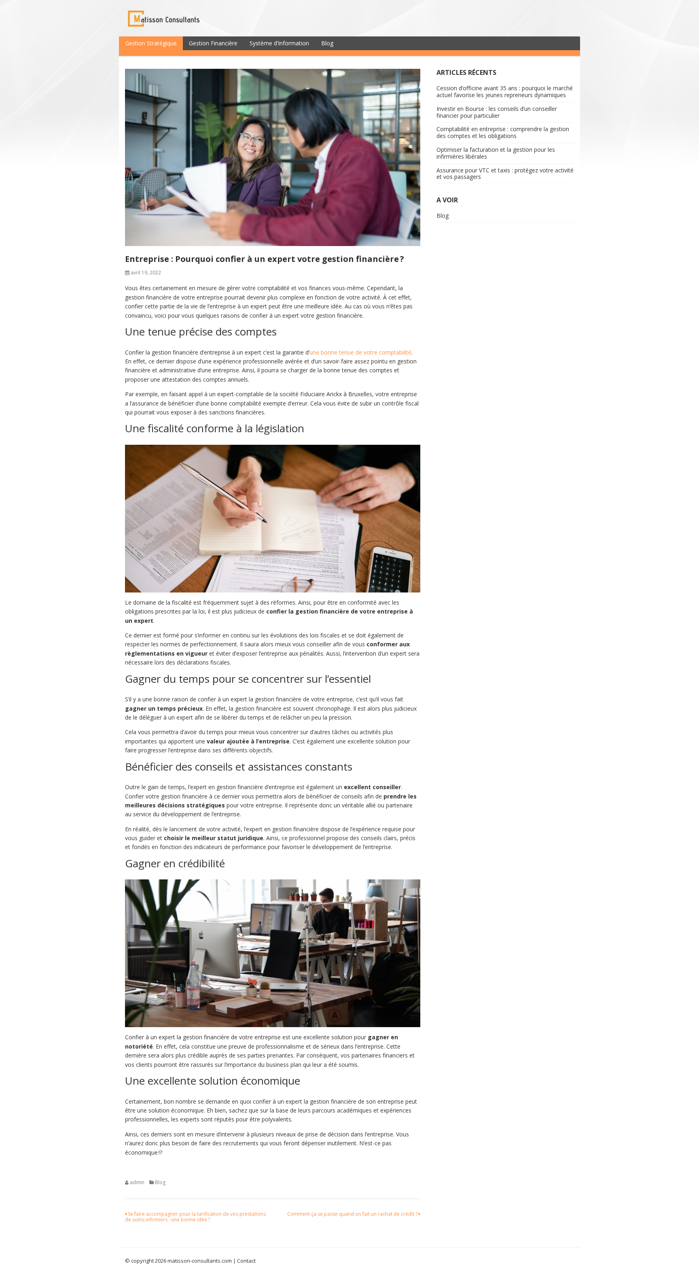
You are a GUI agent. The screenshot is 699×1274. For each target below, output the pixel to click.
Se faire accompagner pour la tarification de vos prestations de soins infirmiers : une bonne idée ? (195, 1216)
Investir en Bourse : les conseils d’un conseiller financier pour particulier (496, 112)
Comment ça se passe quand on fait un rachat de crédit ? (353, 1213)
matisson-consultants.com (199, 1260)
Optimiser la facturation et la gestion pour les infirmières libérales (495, 153)
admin (137, 1182)
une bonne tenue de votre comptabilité (360, 352)
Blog (327, 43)
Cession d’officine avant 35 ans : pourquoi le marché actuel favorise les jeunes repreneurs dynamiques (504, 91)
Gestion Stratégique (151, 43)
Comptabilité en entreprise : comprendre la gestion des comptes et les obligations (502, 132)
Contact (246, 1260)
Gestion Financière (213, 43)
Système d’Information (279, 43)
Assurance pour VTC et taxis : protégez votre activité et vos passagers (505, 173)
